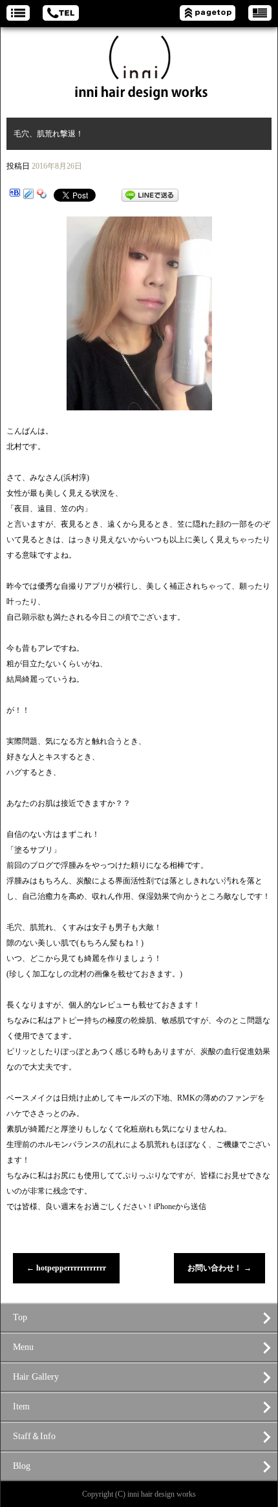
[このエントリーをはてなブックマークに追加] (15, 195)
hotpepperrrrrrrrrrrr (66, 1267)
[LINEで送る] (150, 195)
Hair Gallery (36, 1377)
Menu (23, 1347)
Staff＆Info (34, 1436)
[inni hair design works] (139, 66)
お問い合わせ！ (219, 1267)
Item (21, 1406)
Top (20, 1317)
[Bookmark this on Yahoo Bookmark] (42, 195)
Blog (21, 1466)
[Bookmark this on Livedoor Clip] (28, 195)
